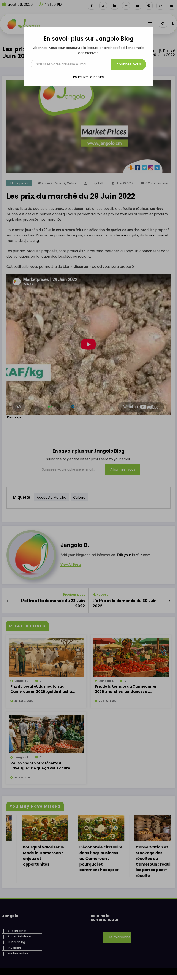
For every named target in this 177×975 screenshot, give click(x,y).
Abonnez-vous (128, 64)
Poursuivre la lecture (88, 77)
